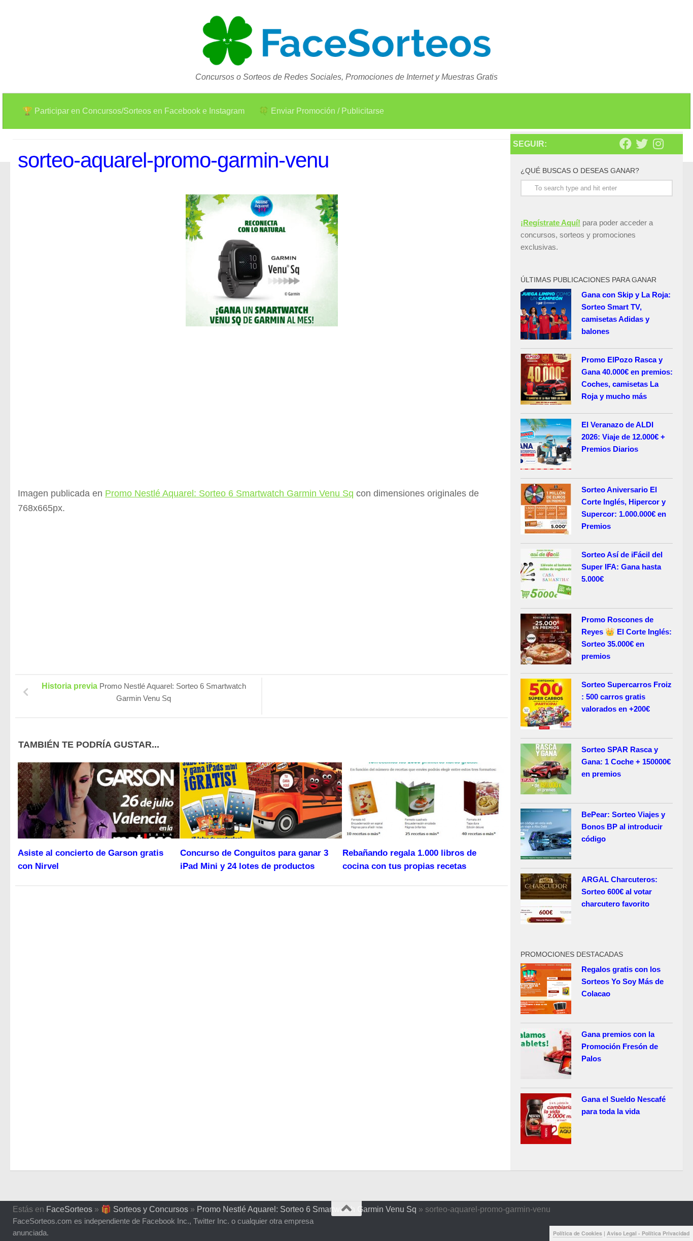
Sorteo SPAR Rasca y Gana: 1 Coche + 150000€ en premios (626, 761)
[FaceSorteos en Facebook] (625, 144)
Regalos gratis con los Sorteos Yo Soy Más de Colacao (622, 981)
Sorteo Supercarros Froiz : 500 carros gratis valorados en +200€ (626, 696)
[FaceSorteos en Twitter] (642, 144)
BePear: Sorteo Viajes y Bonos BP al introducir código (623, 826)
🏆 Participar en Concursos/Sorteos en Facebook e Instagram (133, 111)
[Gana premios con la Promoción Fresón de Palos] (546, 1055)
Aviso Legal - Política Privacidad (648, 1233)
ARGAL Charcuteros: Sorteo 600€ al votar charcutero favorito (619, 891)
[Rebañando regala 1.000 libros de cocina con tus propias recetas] (423, 800)
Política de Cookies (577, 1233)
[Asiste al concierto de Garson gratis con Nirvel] (99, 800)
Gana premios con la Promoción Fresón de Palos (619, 1046)
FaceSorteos (69, 1209)
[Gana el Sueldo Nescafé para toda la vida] (546, 1120)
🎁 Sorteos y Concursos (144, 1209)
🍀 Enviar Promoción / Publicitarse (321, 111)
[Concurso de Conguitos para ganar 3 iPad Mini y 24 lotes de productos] (261, 800)
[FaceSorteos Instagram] (658, 144)
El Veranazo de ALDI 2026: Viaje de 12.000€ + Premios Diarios (623, 436)
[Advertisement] (103, 411)
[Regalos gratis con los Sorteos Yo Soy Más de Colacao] (546, 990)
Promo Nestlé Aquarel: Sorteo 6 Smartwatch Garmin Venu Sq (229, 493)
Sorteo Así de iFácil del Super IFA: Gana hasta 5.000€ (622, 566)
